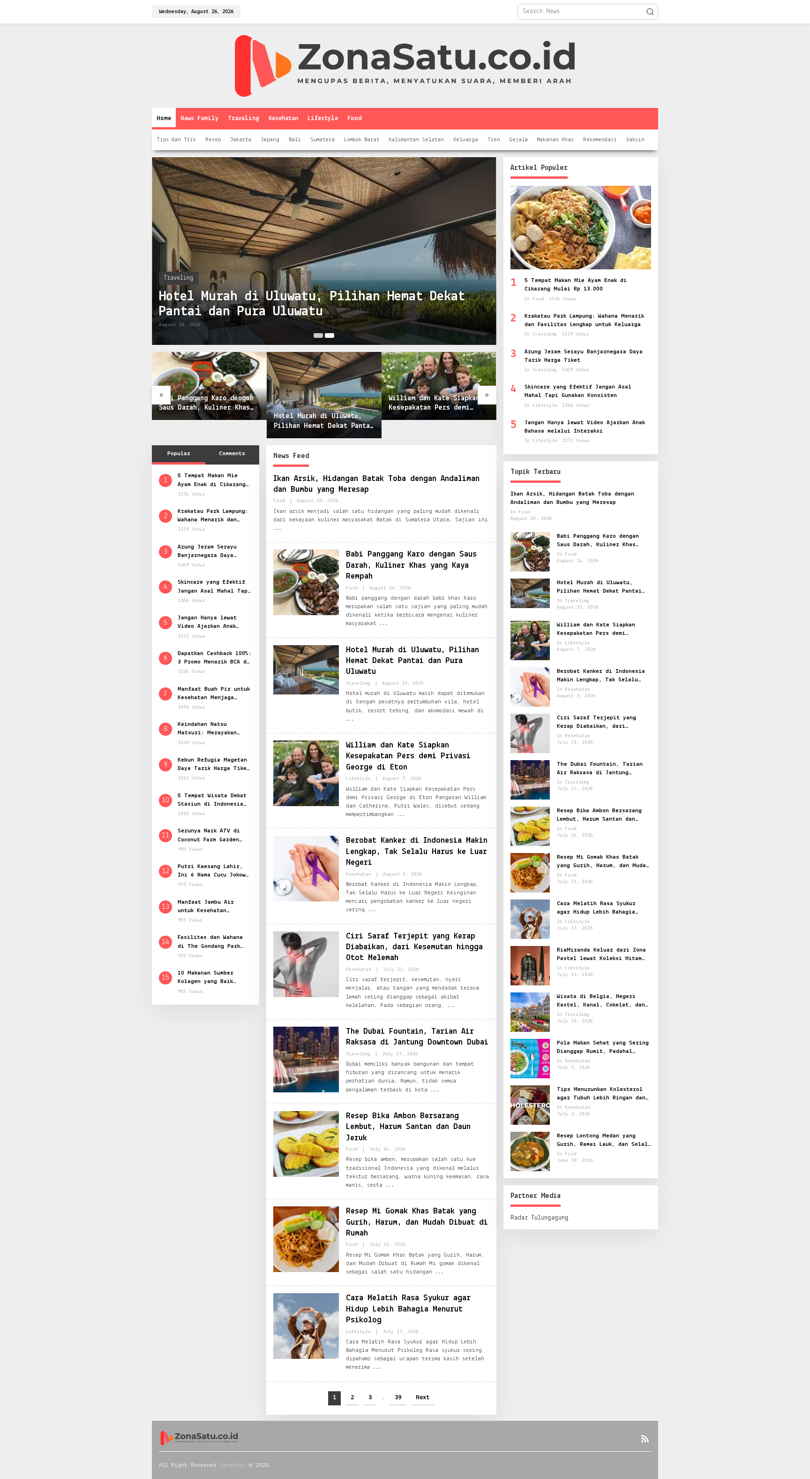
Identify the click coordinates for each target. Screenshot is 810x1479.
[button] (650, 12)
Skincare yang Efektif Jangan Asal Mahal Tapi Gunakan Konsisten (214, 587)
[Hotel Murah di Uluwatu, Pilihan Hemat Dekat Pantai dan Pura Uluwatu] (350, 719)
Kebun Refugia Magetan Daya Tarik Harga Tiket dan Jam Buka (214, 764)
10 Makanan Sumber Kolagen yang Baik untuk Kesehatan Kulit (212, 977)
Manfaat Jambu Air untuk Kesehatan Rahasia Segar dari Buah (207, 907)
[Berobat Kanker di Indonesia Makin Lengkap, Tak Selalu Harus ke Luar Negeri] (372, 910)
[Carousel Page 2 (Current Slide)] (329, 335)
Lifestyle (358, 778)
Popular (178, 453)
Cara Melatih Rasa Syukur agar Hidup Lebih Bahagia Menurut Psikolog (408, 1309)
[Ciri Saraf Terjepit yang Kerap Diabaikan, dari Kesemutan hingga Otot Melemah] (451, 1005)
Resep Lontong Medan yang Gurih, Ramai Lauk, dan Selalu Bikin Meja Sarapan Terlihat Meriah (604, 1141)
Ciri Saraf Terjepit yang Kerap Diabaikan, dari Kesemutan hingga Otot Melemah (414, 947)
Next (422, 1397)
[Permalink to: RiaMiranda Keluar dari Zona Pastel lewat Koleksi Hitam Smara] (530, 965)
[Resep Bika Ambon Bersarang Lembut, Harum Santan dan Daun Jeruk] (390, 1185)
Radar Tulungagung (539, 1217)
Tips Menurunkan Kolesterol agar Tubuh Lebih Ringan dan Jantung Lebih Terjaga (601, 1094)
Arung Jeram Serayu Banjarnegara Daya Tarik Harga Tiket (207, 551)
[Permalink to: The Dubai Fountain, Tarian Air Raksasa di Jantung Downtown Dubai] (306, 1059)
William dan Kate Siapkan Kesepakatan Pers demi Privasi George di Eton (434, 404)
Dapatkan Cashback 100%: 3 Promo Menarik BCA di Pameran (214, 658)
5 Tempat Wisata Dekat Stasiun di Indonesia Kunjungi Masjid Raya (212, 800)
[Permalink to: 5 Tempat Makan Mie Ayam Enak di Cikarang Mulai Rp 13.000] (580, 227)
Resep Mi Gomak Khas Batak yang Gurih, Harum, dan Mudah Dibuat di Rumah (417, 1222)
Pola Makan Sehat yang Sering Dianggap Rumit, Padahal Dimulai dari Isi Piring (603, 1048)
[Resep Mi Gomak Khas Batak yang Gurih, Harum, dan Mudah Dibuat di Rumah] (439, 1272)
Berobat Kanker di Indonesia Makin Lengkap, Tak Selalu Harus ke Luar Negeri (417, 852)
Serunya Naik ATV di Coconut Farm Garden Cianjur (209, 836)
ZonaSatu (232, 1465)
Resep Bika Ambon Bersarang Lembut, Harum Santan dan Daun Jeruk (408, 1127)
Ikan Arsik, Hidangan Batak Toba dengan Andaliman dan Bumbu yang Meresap (572, 498)
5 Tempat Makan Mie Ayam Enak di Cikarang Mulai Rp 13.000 (212, 480)
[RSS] (645, 1439)
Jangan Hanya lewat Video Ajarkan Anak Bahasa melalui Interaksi (207, 622)
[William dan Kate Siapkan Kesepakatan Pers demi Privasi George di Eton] (401, 814)
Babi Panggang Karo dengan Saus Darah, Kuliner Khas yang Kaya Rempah (206, 404)
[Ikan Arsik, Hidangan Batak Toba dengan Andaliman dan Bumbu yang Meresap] (277, 528)
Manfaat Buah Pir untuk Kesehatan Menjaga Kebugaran (214, 693)
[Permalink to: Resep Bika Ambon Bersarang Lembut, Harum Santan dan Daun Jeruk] (306, 1143)
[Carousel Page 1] (318, 335)
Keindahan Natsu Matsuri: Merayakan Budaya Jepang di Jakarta (207, 729)
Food (279, 500)
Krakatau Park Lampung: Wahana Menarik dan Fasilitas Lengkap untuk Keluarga (214, 516)
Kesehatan (358, 874)
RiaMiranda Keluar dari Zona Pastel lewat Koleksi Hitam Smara (601, 955)
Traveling (179, 278)
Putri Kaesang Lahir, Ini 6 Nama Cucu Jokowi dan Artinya (213, 871)
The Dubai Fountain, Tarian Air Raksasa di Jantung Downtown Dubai (600, 769)
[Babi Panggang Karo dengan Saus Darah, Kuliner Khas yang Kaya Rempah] (384, 623)
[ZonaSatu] (405, 65)
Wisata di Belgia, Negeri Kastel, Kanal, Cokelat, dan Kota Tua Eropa (601, 1001)
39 (398, 1397)
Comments (232, 453)
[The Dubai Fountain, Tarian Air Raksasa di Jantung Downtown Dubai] (435, 1090)
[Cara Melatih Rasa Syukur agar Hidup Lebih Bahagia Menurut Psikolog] (377, 1367)
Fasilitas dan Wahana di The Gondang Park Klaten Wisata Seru (210, 942)
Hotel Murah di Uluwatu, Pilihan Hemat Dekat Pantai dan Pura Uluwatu (312, 304)
